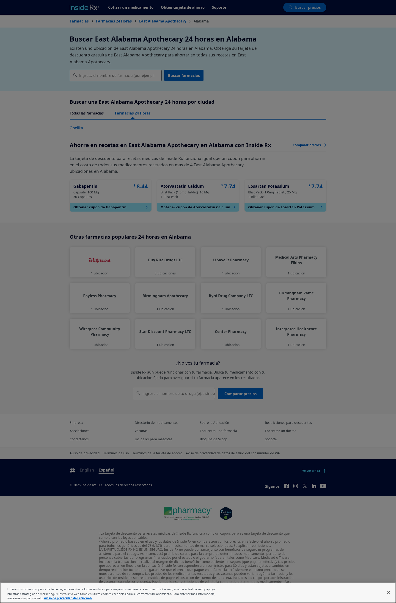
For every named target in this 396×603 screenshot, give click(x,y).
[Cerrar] (389, 592)
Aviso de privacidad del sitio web (68, 598)
